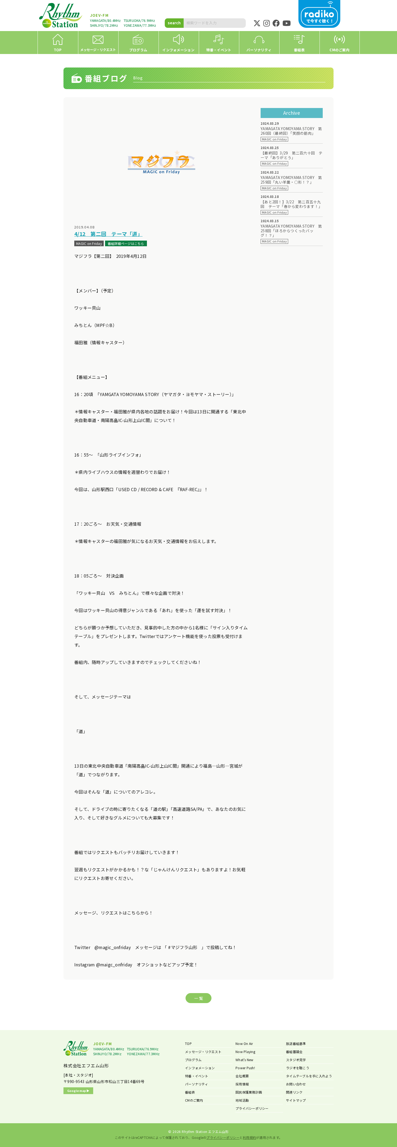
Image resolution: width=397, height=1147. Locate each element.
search (174, 22)
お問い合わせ (296, 1084)
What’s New (244, 1060)
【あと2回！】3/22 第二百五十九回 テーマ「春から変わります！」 (291, 204)
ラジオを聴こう (297, 1068)
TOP (188, 1043)
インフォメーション (200, 1068)
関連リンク (294, 1092)
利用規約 (249, 1137)
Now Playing (245, 1052)
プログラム (193, 1060)
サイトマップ (296, 1100)
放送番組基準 (296, 1043)
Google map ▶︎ (78, 1090)
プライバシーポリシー (252, 1108)
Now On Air (244, 1043)
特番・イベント (196, 1076)
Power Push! (245, 1068)
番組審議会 (294, 1052)
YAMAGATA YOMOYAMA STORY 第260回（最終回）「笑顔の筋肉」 (291, 131)
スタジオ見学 (296, 1060)
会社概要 (242, 1076)
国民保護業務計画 (248, 1092)
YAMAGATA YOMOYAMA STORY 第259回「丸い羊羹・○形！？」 (291, 179)
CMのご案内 (194, 1100)
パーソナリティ (196, 1084)
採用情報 (242, 1084)
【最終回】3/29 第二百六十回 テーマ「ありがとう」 (292, 155)
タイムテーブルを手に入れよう (309, 1076)
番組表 (190, 1092)
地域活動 (242, 1100)
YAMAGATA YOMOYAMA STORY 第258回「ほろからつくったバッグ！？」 (291, 231)
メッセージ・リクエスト (203, 1052)
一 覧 (198, 998)
